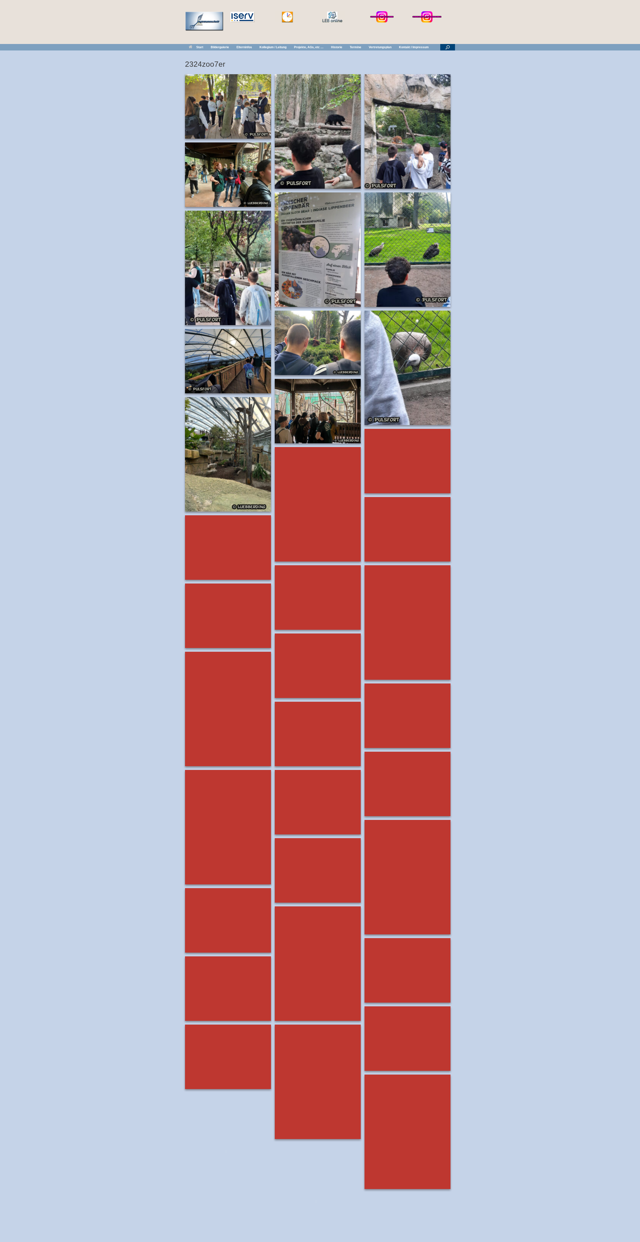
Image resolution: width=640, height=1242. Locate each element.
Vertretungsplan (380, 47)
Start (199, 47)
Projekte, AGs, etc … (309, 47)
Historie (336, 47)
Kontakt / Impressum (414, 47)
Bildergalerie (220, 47)
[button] (447, 47)
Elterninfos (244, 47)
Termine (355, 47)
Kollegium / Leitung (273, 47)
